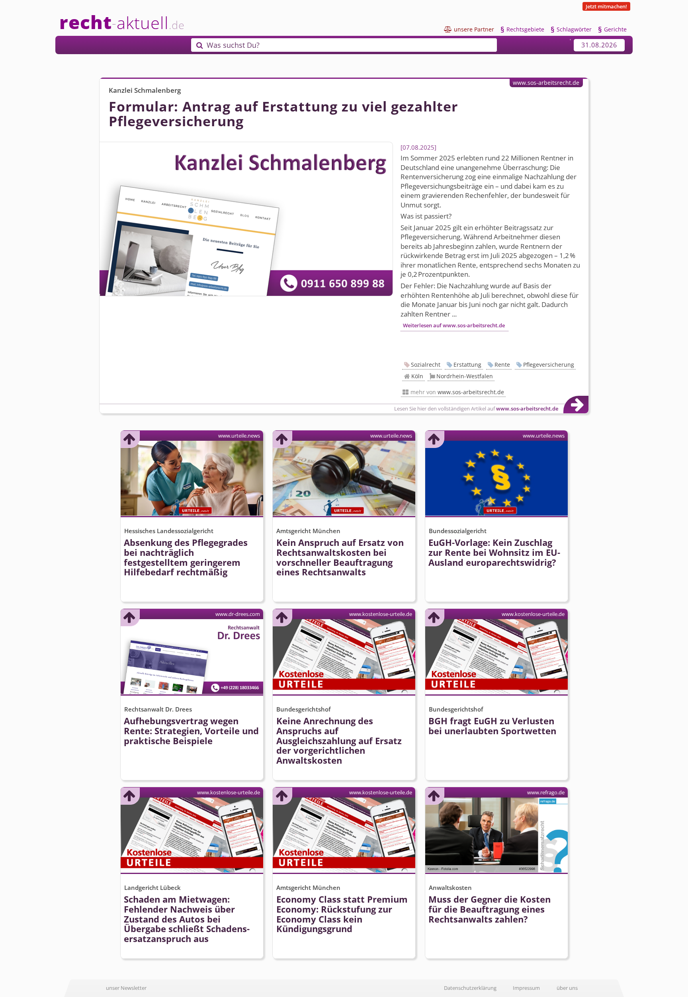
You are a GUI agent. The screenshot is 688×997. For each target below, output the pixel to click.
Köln (417, 376)
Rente (502, 364)
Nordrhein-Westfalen (464, 376)
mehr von (457, 392)
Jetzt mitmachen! (606, 6)
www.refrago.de (546, 792)
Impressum (526, 987)
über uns (567, 987)
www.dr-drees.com (237, 614)
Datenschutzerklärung (470, 987)
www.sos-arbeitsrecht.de (546, 82)
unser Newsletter (126, 987)
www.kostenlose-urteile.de (380, 614)
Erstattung (467, 364)
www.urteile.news (239, 435)
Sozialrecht (425, 364)
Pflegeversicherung (548, 364)
